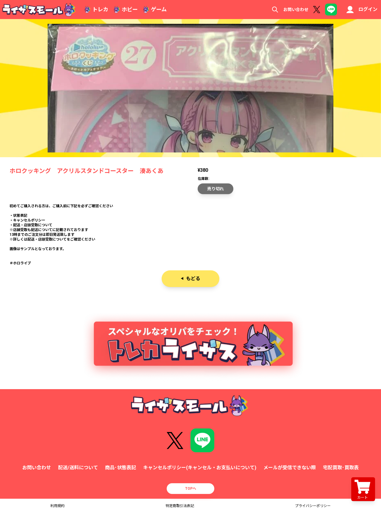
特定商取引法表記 (179, 506)
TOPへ (190, 489)
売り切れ (215, 188)
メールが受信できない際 (289, 467)
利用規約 (57, 506)
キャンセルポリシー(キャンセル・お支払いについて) (199, 467)
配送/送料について (78, 467)
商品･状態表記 (120, 467)
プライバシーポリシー (313, 506)
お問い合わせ (295, 9)
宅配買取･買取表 (341, 467)
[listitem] (190, 223)
